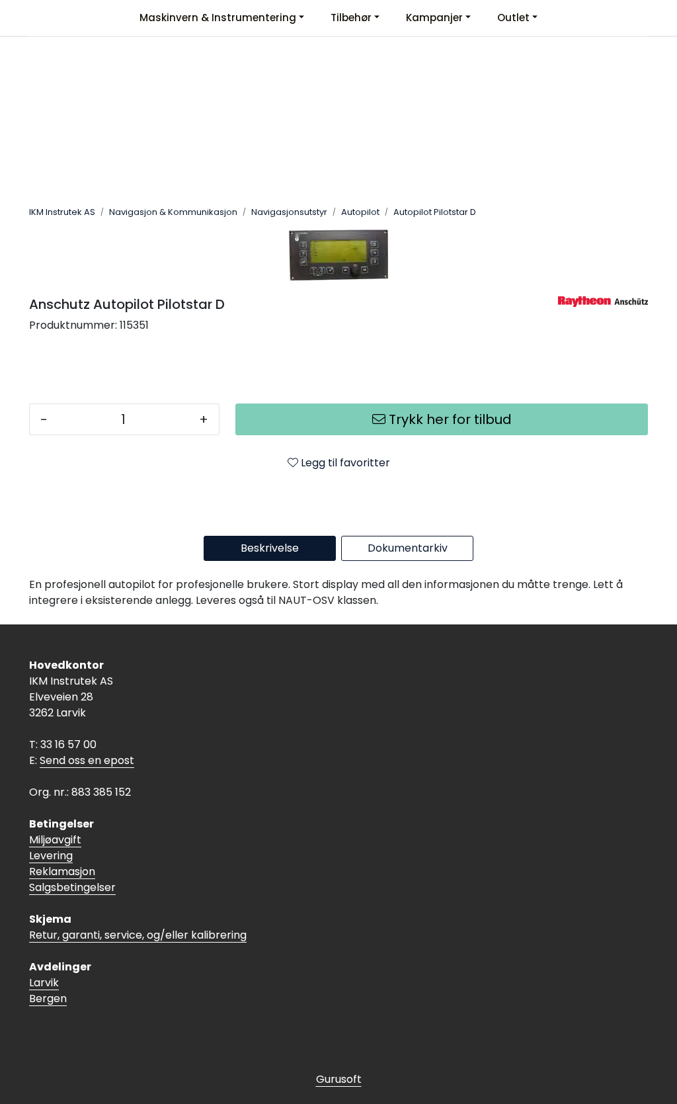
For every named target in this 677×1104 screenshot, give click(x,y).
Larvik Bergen (48, 990)
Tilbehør (351, 17)
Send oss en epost (87, 760)
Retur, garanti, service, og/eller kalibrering (138, 935)
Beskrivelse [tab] (270, 548)
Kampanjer (434, 17)
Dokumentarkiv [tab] (408, 548)
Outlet (513, 17)
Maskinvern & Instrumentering (217, 17)
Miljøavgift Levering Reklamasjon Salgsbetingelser (72, 863)
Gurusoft (339, 1079)
